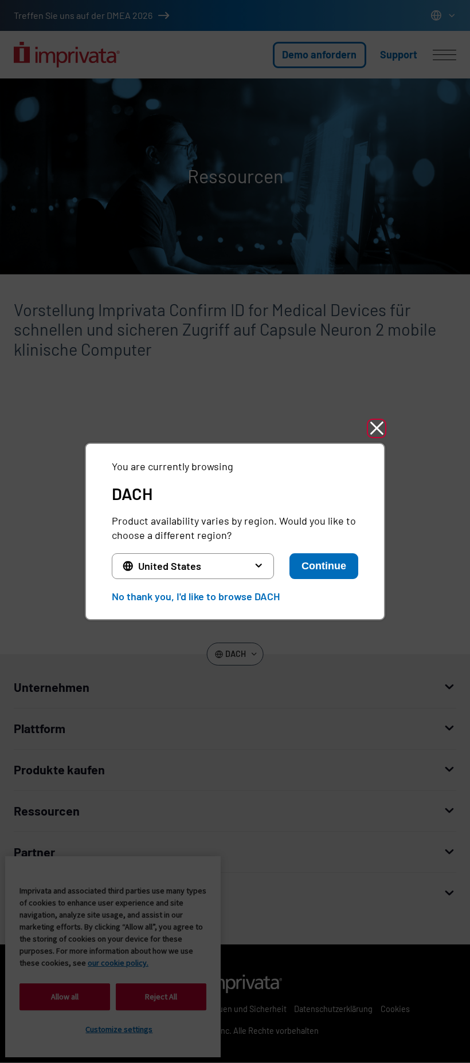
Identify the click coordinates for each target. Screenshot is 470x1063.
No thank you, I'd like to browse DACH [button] (196, 596)
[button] (376, 428)
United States (169, 566)
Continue (323, 566)
